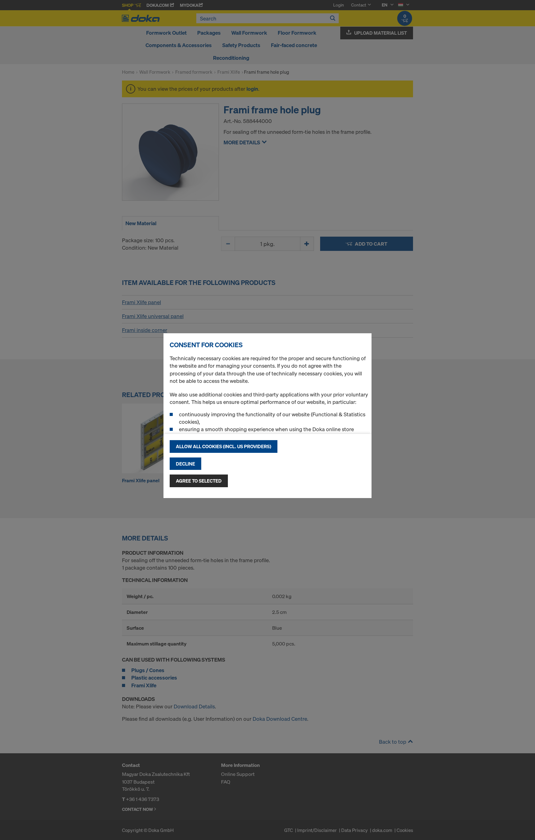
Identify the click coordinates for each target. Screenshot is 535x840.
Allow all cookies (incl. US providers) (223, 446)
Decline (185, 464)
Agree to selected (199, 481)
